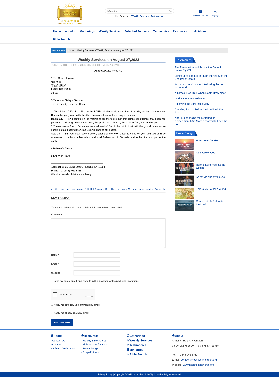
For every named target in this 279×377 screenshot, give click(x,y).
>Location (56, 344)
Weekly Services (140, 16)
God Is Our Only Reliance (190, 98)
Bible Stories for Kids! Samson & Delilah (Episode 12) (80, 189)
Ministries (200, 31)
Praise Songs (184, 133)
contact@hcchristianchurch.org (199, 359)
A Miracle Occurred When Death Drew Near (200, 93)
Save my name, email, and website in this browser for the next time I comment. (96, 281)
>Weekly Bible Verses (93, 340)
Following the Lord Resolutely (192, 103)
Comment (57, 214)
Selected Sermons (137, 31)
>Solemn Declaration (63, 348)
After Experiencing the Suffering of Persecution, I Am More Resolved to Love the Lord (201, 121)
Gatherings (87, 31)
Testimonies (157, 16)
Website (55, 273)
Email (55, 264)
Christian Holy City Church (148, 374)
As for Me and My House (210, 177)
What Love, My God (207, 140)
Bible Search (61, 39)
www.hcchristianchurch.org (198, 364)
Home (57, 31)
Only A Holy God (205, 152)
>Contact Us (58, 340)
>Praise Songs (89, 348)
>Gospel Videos (90, 352)
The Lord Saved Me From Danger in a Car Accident (137, 189)
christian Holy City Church (85, 65)
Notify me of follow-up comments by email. (77, 305)
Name (55, 255)
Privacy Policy (105, 374)
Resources (180, 31)
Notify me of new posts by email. (71, 313)
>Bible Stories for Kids (94, 344)
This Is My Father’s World (211, 189)
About (69, 31)
